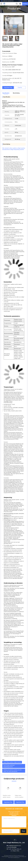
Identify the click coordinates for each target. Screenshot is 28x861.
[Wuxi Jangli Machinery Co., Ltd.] (6, 3)
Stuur (23, 831)
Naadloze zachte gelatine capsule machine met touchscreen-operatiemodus (6, 796)
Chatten (25, 4)
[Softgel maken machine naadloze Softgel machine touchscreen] (20, 788)
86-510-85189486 (23, 0)
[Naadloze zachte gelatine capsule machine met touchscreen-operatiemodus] (8, 788)
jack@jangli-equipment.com (8, 0)
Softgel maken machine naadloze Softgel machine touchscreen (19, 796)
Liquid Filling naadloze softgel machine (12, 762)
